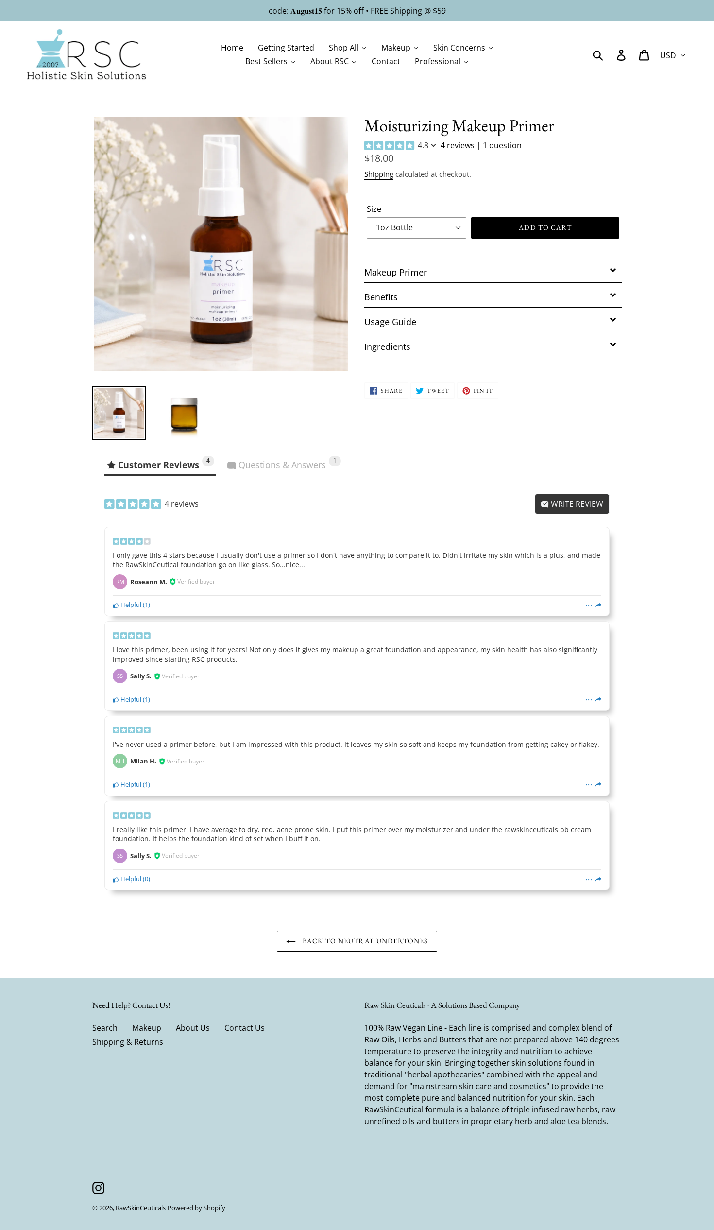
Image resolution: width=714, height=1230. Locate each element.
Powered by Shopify (196, 1207)
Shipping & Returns (127, 1042)
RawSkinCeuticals (141, 1207)
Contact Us (244, 1027)
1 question (502, 145)
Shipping (378, 174)
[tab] (493, 270)
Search (105, 1027)
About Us (193, 1027)
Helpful (130, 604)
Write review (576, 504)
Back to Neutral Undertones (364, 940)
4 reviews (458, 145)
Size (374, 209)
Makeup (146, 1027)
